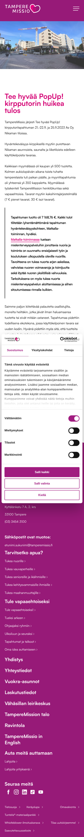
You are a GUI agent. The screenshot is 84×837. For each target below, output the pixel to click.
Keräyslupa (33, 807)
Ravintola (15, 725)
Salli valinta (42, 483)
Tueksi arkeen (14, 618)
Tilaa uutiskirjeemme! (63, 822)
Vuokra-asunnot (22, 681)
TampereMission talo (27, 714)
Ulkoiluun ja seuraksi (19, 634)
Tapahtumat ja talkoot (20, 641)
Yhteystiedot (18, 670)
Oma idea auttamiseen (20, 649)
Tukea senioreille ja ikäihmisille (25, 577)
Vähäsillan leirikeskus (27, 703)
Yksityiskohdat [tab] (41, 350)
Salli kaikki (42, 472)
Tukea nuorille (14, 561)
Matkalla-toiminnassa (25, 239)
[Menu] (76, 9)
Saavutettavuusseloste (18, 830)
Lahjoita (10, 761)
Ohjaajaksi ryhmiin (17, 626)
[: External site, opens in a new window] (62, 339)
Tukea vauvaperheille (19, 569)
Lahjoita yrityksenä (18, 769)
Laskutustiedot (20, 692)
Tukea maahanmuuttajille (22, 593)
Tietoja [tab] (69, 350)
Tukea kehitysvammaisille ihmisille (28, 585)
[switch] (74, 430)
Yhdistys (14, 659)
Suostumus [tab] (15, 350)
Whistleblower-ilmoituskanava (22, 822)
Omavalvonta (68, 807)
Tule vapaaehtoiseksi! (19, 610)
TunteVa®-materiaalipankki (20, 815)
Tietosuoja (11, 807)
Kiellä (42, 495)
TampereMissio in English (23, 739)
